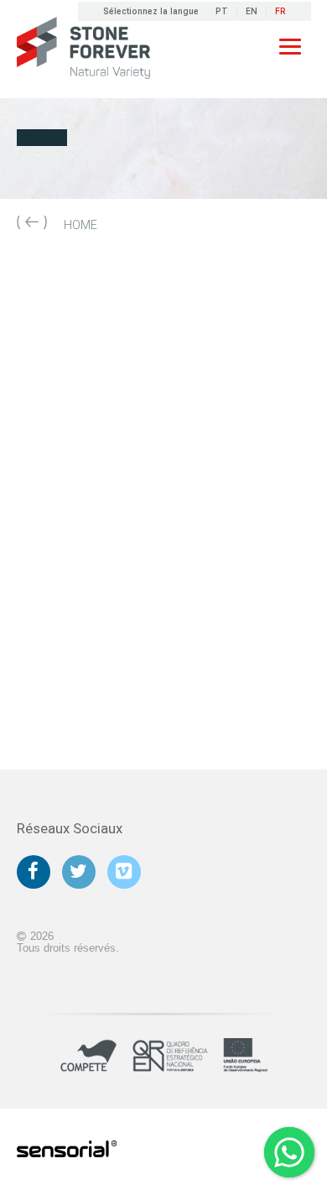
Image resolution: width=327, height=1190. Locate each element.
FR (280, 11)
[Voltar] (32, 226)
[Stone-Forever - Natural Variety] (84, 49)
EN (251, 11)
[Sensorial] (67, 1150)
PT (221, 11)
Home (80, 225)
